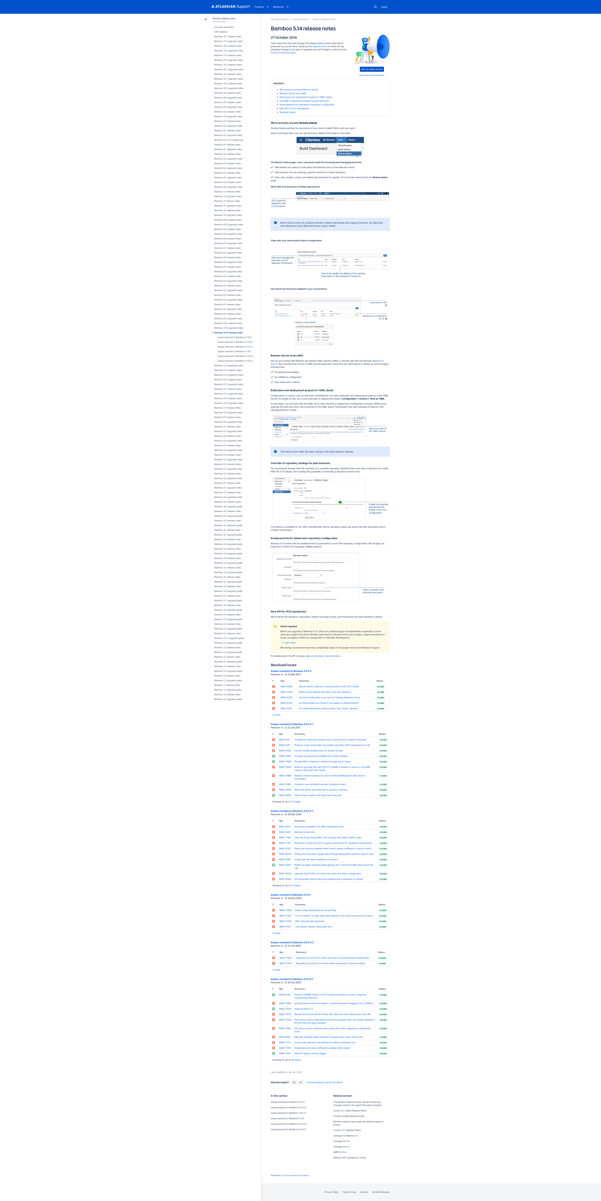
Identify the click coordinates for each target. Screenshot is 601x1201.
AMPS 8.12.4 (339, 1152)
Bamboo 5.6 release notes (227, 436)
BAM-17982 (286, 957)
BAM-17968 (285, 775)
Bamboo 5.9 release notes (227, 407)
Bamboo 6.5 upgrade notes (228, 271)
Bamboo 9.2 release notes (227, 130)
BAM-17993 (286, 921)
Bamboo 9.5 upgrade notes (228, 107)
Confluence (287, 1175)
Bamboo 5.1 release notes (227, 483)
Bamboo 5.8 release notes (227, 417)
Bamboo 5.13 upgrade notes (228, 374)
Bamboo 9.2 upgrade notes (228, 135)
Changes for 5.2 (341, 1146)
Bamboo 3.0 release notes (227, 586)
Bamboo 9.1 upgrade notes (228, 149)
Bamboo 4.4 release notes (227, 501)
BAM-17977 (285, 926)
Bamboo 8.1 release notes (227, 172)
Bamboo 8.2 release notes (227, 163)
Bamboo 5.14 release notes (228, 332)
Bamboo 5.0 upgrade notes (228, 497)
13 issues (295, 885)
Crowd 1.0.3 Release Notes (347, 1130)
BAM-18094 (285, 767)
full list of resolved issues (283, 52)
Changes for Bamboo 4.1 (345, 1135)
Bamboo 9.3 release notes (227, 121)
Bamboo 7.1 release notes (227, 201)
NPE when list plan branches (309, 921)
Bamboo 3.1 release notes (227, 577)
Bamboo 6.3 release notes (227, 285)
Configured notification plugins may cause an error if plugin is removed (330, 739)
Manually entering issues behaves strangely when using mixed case (328, 1037)
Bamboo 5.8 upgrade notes (228, 421)
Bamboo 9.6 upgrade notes (228, 97)
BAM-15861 (285, 784)
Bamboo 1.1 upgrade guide (227, 689)
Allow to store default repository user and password (325, 692)
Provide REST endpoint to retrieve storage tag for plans (323, 761)
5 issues (276, 714)
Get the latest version (372, 69)
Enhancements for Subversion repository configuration (307, 104)
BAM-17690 (285, 761)
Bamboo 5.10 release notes (228, 398)
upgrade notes (319, 46)
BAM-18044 (285, 879)
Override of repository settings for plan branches (304, 100)
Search (375, 6)
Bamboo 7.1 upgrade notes (227, 205)
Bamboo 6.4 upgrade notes (228, 280)
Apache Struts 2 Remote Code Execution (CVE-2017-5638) (329, 686)
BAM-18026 (285, 873)
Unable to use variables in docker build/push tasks (320, 784)
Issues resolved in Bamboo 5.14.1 (234, 351)
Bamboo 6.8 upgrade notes (228, 243)
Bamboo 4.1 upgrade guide (228, 534)
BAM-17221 (286, 708)
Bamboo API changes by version (349, 1157)
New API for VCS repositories (294, 108)
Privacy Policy (331, 1192)
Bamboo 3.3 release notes (227, 558)
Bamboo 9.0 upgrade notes (228, 158)
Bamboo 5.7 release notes (227, 426)
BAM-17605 (285, 756)
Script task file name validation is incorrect (316, 859)
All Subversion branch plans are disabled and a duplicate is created (329, 879)
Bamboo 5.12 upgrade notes (228, 384)
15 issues (295, 801)
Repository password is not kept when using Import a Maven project (330, 963)
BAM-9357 (284, 745)
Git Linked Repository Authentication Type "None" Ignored (328, 708)
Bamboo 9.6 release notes (227, 92)
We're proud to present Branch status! (299, 89)
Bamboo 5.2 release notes (227, 473)
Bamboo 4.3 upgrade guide (228, 515)
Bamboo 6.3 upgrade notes (228, 290)
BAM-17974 (285, 963)
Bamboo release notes (224, 18)
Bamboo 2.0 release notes (227, 666)
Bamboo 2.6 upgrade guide (228, 609)
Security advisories (224, 27)
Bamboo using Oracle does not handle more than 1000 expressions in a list (332, 745)
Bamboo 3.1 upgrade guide (228, 581)
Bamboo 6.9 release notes (227, 229)
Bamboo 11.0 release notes (227, 55)
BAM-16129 (286, 703)
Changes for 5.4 (341, 1141)
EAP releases (220, 31)
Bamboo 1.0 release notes (227, 694)
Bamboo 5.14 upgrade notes (228, 365)
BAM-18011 (285, 826)
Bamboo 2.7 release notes (227, 595)
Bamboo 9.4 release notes (227, 111)
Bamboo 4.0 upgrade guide (228, 544)
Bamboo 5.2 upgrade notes (228, 478)
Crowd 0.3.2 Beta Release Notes (349, 1110)
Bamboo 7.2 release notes (227, 191)
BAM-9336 (284, 994)
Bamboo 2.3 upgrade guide (228, 642)
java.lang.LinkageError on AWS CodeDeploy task (319, 826)
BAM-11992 (285, 1028)
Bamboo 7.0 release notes (227, 210)
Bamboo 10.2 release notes (228, 64)
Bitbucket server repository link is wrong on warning (321, 789)
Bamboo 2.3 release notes (227, 633)
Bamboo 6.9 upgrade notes (228, 233)
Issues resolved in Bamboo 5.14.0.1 (235, 360)
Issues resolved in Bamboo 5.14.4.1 (235, 342)
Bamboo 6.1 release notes (227, 304)
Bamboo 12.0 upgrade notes (228, 50)
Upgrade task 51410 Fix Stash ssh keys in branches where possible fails (332, 957)
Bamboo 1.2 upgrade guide (228, 680)
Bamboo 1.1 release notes (227, 685)
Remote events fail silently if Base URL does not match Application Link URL (332, 1014)
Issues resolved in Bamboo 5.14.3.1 (235, 346)
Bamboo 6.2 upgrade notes (228, 299)
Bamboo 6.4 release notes (227, 276)
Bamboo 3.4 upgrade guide (228, 553)
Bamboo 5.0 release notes (227, 492)
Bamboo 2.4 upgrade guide (228, 628)
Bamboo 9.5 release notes (227, 102)
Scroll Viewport (302, 1175)
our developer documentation (325, 656)
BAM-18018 (285, 854)
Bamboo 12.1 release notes (227, 36)
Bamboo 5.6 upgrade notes (228, 440)
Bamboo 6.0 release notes (227, 313)
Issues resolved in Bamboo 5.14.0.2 (235, 356)
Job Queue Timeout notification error (313, 926)
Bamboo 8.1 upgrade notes (228, 177)
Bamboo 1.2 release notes (227, 675)
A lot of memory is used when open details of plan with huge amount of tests (333, 915)
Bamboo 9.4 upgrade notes (228, 116)
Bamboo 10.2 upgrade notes (228, 69)
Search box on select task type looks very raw (318, 795)
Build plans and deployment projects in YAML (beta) (306, 97)
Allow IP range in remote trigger (310, 1053)
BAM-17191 (285, 843)
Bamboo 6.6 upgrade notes (228, 262)
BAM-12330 (285, 1019)
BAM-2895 (284, 1037)
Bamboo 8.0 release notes (227, 182)
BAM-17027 (285, 1053)
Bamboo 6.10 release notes (228, 219)
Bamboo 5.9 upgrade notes (228, 412)
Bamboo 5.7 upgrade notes (228, 431)
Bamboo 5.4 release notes (227, 454)
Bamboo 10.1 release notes (227, 74)
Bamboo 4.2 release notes (227, 520)
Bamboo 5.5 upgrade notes (228, 450)
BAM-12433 (285, 1008)
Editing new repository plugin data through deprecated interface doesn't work (334, 854)
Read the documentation (371, 75)
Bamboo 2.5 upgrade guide (228, 619)
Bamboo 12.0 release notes (228, 45)
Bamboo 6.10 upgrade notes (228, 224)
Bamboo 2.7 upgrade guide (228, 600)
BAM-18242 (287, 686)
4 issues (276, 933)
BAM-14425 (285, 750)
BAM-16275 (287, 697)
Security (364, 1192)
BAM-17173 (285, 1042)
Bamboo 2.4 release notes (227, 624)
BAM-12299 (287, 692)
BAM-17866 (285, 1003)
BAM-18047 (285, 865)
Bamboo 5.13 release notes (228, 370)
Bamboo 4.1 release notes (227, 530)
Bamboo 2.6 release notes (227, 605)
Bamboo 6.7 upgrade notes (228, 252)
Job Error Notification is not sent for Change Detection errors (329, 697)
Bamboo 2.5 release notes (227, 614)
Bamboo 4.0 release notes (227, 539)
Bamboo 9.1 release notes (227, 144)
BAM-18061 (285, 859)
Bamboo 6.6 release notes (227, 257)
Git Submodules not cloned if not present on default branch (329, 703)
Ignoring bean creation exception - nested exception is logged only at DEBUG (333, 1003)
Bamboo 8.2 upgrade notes (228, 168)
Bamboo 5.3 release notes (227, 464)
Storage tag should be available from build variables (321, 756)
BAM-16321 (285, 848)
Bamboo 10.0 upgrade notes (228, 88)
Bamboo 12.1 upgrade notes (228, 41)
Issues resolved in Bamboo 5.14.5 (235, 337)
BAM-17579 (285, 1014)
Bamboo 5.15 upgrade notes (228, 327)
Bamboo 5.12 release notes (228, 379)
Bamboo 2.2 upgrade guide (228, 652)
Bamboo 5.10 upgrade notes (228, 403)
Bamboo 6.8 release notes (227, 238)
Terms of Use (349, 1192)
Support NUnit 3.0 (303, 1008)
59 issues (296, 1059)
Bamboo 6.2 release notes (227, 295)
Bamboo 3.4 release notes (227, 548)
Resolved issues (288, 112)
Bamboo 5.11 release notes (227, 389)
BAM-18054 (285, 789)
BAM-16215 (285, 832)
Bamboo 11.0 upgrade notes (228, 60)
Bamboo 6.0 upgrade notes (228, 318)
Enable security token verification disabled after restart (322, 1048)
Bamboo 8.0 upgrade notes (228, 186)
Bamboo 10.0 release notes (228, 83)
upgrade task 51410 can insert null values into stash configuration (328, 873)
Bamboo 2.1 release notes (227, 656)
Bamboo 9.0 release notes (227, 154)
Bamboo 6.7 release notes (227, 248)
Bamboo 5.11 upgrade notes (228, 393)
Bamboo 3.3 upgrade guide (228, 562)
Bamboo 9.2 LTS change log (228, 139)
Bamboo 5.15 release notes (228, 323)
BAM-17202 (285, 915)
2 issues (276, 969)
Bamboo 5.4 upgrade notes (228, 459)
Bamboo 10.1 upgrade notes (228, 78)
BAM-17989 (286, 910)
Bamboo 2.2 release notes (227, 647)
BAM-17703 (285, 1048)
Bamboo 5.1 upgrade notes (228, 487)
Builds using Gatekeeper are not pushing (315, 910)
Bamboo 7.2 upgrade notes (228, 196)
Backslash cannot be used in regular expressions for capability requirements (333, 843)
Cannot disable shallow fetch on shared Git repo (319, 750)
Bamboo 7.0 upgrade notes (228, 215)
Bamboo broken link (305, 832)
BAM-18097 (285, 795)
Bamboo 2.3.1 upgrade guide (229, 638)
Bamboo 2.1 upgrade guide (228, 661)
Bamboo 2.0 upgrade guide (228, 671)
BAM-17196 (285, 837)
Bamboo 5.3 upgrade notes (228, 468)
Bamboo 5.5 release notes (227, 445)
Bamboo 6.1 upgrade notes (228, 309)
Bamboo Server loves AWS (293, 93)
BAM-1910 (284, 739)
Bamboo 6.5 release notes (227, 266)
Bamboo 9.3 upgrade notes (228, 125)
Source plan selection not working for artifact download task (324, 1042)
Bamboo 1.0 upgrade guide (228, 699)
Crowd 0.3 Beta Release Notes (349, 1116)
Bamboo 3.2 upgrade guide (228, 572)
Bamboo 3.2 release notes (227, 567)
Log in (384, 6)
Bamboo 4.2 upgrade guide (228, 525)
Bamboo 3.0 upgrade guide (228, 591)
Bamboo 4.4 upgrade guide (228, 506)
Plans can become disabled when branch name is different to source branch (333, 848)
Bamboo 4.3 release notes (227, 511)
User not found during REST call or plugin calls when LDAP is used (328, 837)
